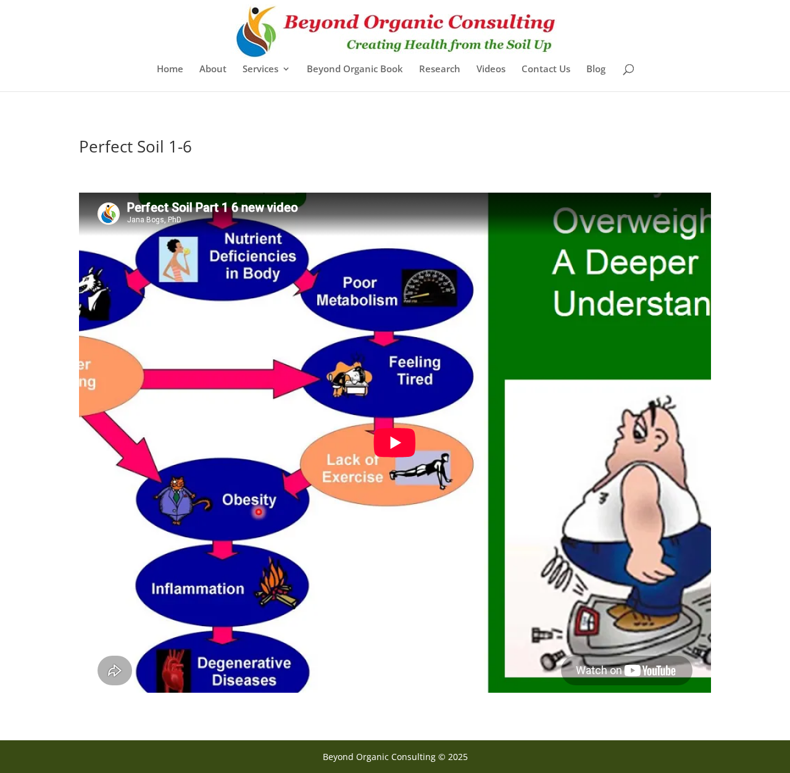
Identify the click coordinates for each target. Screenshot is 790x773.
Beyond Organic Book (355, 69)
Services (260, 69)
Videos (490, 69)
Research (439, 69)
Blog (595, 69)
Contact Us (546, 69)
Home (170, 69)
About (213, 69)
